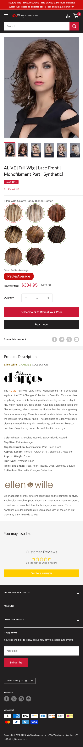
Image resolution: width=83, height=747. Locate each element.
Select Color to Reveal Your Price (42, 312)
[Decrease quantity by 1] (26, 298)
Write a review (41, 573)
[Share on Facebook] (54, 339)
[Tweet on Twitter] (69, 339)
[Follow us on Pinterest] (28, 698)
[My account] (68, 16)
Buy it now (41, 324)
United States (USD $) (16, 680)
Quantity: (9, 297)
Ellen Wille (11, 189)
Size (16, 270)
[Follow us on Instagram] (21, 698)
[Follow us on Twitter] (14, 698)
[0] (76, 16)
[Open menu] (6, 15)
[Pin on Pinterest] (61, 339)
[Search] (74, 26)
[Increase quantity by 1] (48, 298)
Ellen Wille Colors (28, 200)
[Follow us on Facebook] (6, 698)
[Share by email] (76, 339)
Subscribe (16, 662)
